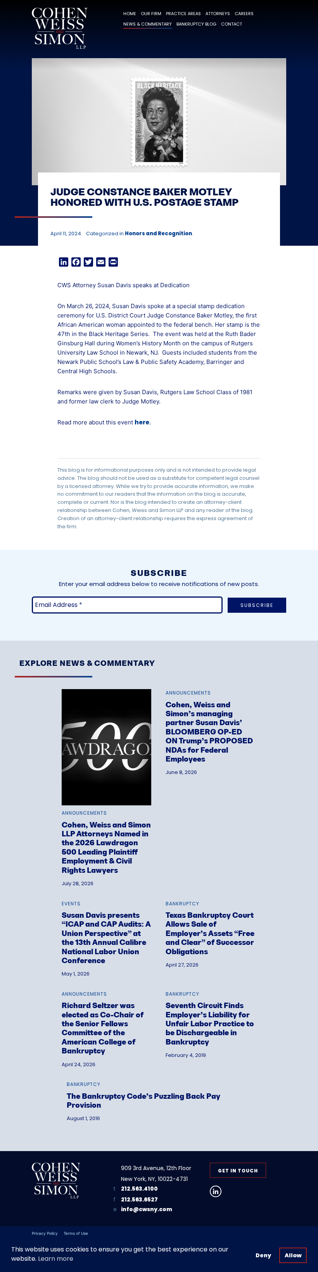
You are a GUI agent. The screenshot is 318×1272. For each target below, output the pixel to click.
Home (129, 13)
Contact (231, 24)
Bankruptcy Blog (196, 24)
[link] (106, 778)
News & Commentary (147, 24)
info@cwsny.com (146, 1209)
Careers (244, 13)
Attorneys (218, 13)
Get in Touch (238, 1170)
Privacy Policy (45, 1233)
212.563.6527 (139, 1199)
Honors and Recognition (158, 233)
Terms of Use (76, 1233)
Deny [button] (263, 1255)
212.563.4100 (139, 1189)
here (142, 422)
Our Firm (151, 13)
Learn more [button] (55, 1258)
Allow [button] (293, 1255)
